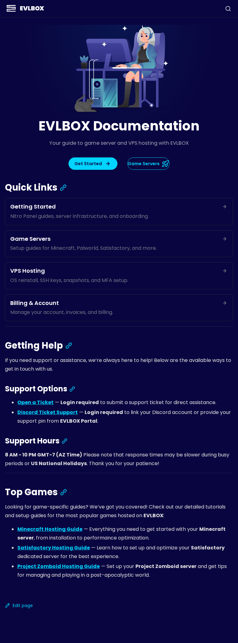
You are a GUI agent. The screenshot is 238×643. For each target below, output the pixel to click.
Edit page (23, 605)
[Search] (228, 8)
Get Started (88, 164)
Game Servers (144, 164)
